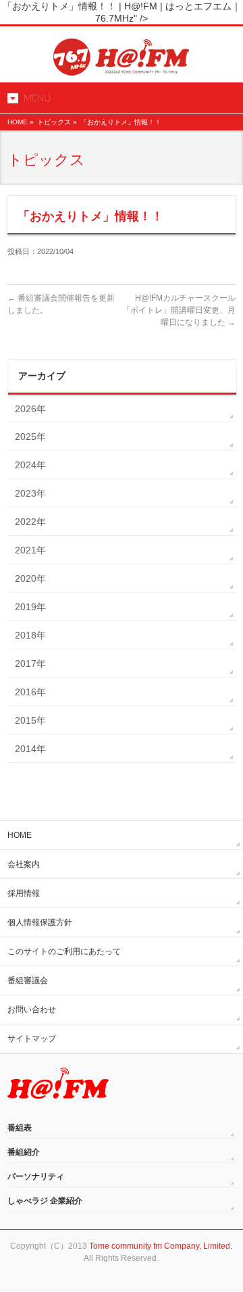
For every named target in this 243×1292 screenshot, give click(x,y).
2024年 (30, 464)
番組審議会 (27, 980)
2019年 (30, 606)
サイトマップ (31, 1038)
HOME (17, 122)
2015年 (30, 720)
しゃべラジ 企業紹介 (44, 1201)
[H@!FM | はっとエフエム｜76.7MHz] (121, 60)
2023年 (30, 493)
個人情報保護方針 (39, 922)
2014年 (30, 748)
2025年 (30, 436)
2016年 (30, 692)
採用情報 (23, 893)
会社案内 (23, 864)
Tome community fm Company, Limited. (160, 1246)
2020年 (30, 578)
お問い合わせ (31, 1009)
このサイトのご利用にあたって (64, 951)
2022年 (30, 521)
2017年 (30, 663)
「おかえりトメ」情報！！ (120, 122)
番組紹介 (23, 1152)
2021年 (30, 550)
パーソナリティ (35, 1176)
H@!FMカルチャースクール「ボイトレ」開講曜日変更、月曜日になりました (179, 310)
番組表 (19, 1128)
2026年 (30, 408)
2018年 (30, 635)
